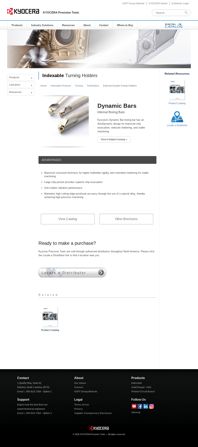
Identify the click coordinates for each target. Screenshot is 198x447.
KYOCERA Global (158, 3)
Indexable (53, 75)
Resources (68, 25)
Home (43, 85)
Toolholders (93, 85)
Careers (78, 387)
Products (17, 25)
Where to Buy (125, 25)
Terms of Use (81, 404)
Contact (103, 25)
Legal (78, 399)
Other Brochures (126, 219)
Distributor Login (180, 3)
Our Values (80, 383)
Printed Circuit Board (142, 391)
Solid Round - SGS (141, 387)
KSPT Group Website (133, 3)
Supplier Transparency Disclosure (93, 413)
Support (23, 399)
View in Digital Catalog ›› (114, 139)
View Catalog (67, 219)
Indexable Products (61, 85)
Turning (79, 85)
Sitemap (135, 412)
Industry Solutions (42, 25)
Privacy (78, 409)
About (86, 25)
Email (20, 391)
